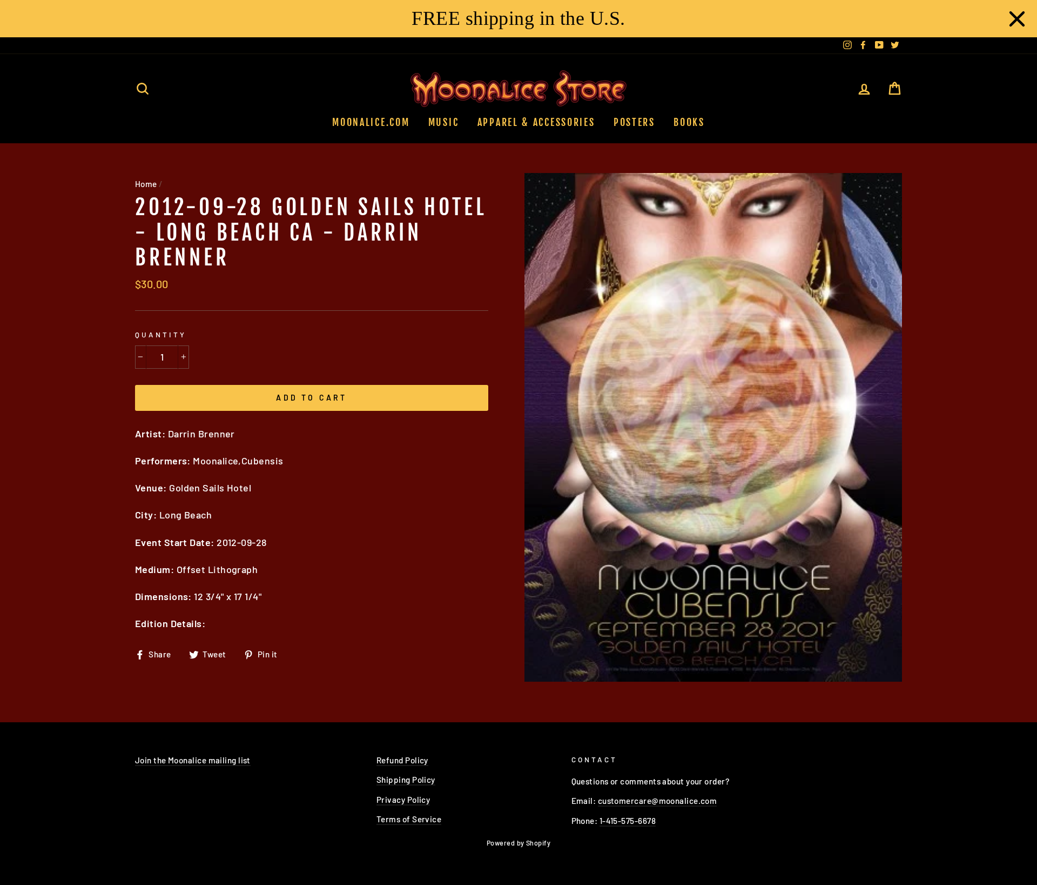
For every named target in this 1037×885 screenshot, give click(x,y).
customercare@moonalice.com (657, 801)
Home (146, 184)
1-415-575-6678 (628, 821)
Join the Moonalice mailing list (193, 760)
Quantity (160, 334)
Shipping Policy (405, 779)
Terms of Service (408, 819)
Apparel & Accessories (536, 122)
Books (689, 122)
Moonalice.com (370, 122)
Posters (634, 122)
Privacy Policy (403, 799)
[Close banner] (1017, 19)
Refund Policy (402, 760)
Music (443, 122)
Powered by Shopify (518, 843)
